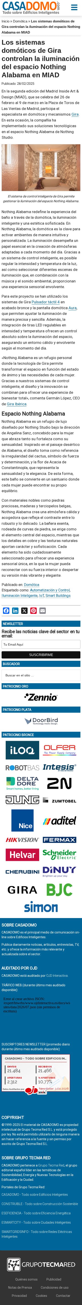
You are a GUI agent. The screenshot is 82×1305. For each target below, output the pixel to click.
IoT (41, 595)
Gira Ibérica (16, 404)
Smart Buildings (58, 595)
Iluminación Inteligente (20, 595)
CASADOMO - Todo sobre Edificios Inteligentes (35, 1194)
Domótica (20, 21)
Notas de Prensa (20, 1287)
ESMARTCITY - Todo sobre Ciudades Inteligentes (36, 1222)
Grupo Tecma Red (51, 1165)
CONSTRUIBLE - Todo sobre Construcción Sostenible (40, 1204)
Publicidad (53, 1279)
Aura (73, 308)
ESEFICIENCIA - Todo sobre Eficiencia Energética (36, 1213)
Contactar (63, 1296)
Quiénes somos (26, 1279)
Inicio (5, 21)
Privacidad (19, 1296)
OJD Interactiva (57, 975)
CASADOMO (31, 8)
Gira (75, 114)
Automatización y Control (50, 590)
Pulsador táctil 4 (46, 302)
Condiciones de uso (55, 1287)
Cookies (41, 1296)
